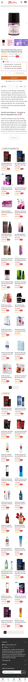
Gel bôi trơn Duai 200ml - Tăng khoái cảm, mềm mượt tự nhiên (7, 354)
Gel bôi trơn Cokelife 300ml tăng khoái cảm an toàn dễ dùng (6, 456)
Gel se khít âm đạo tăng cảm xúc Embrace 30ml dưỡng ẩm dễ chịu (7, 283)
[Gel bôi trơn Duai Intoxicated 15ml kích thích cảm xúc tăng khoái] (7, 369)
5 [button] (16, 37)
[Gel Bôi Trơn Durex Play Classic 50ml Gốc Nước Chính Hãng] (21, 471)
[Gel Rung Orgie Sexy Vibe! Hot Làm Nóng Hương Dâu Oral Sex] (7, 156)
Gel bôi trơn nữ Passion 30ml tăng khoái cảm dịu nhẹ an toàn (20, 283)
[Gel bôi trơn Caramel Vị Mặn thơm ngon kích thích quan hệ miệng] (21, 369)
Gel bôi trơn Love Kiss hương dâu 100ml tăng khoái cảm (7, 504)
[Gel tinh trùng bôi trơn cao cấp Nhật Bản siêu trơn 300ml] (21, 447)
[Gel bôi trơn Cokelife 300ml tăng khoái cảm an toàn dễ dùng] (7, 447)
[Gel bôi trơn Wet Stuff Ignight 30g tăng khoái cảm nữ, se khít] (21, 204)
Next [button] (26, 24)
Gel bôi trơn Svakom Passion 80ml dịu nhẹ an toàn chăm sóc (6, 331)
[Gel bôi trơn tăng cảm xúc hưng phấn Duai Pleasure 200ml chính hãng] (21, 345)
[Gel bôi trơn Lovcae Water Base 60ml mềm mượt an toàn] (21, 541)
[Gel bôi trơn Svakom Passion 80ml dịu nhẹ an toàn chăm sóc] (7, 321)
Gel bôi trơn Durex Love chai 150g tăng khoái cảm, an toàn (21, 260)
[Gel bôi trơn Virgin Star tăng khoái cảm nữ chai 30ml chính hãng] (7, 250)
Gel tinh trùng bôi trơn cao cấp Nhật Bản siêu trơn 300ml (20, 456)
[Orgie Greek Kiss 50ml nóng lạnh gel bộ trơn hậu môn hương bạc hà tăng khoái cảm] (21, 401)
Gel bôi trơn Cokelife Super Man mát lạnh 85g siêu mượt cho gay (20, 504)
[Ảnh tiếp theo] (27, 42)
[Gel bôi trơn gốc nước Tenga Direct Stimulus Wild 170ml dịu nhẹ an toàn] (7, 471)
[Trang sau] (17, 387)
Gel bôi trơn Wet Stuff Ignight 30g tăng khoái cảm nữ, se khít (20, 212)
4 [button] (14, 37)
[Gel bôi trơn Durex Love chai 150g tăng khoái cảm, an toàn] (21, 250)
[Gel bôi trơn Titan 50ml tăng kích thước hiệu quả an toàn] (7, 424)
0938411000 (15, 81)
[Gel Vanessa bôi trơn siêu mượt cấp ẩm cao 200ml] (7, 541)
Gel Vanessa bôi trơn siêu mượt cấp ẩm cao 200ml (6, 550)
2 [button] (11, 37)
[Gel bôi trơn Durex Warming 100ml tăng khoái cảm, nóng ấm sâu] (21, 612)
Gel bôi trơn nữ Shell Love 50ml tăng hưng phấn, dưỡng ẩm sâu (20, 331)
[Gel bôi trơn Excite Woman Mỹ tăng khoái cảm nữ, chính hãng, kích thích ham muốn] (7, 204)
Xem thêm (13, 137)
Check (23, 672)
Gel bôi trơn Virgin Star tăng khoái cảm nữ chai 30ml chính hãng (7, 260)
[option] (3, 42)
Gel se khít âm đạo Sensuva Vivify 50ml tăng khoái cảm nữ (20, 306)
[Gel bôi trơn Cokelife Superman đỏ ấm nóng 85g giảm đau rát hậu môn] (7, 518)
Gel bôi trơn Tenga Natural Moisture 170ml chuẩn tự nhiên (7, 597)
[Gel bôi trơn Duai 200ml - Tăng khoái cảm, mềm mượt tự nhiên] (7, 345)
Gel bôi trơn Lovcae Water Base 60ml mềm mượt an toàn (20, 550)
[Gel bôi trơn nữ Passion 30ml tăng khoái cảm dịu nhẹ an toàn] (21, 275)
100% (21, 86)
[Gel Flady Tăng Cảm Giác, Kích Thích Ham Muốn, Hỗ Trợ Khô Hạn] (21, 227)
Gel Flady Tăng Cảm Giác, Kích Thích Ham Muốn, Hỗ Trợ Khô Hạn (20, 236)
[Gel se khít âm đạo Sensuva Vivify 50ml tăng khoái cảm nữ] (21, 298)
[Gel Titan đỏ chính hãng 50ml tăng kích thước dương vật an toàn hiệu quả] (21, 424)
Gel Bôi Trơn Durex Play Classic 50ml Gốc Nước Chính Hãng (21, 480)
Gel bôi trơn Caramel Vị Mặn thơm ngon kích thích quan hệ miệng (20, 377)
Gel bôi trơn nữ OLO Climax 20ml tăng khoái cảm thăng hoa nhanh (7, 306)
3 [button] (13, 37)
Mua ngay (14, 78)
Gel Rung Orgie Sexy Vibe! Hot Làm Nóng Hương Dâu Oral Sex (6, 165)
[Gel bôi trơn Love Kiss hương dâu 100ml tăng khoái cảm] (7, 495)
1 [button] (10, 37)
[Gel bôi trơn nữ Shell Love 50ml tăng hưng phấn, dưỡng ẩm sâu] (21, 321)
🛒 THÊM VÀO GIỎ (19, 73)
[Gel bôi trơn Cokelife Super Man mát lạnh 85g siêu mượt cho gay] (21, 495)
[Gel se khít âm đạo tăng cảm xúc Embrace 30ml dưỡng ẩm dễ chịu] (14, 24)
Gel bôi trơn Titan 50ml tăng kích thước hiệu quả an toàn (7, 433)
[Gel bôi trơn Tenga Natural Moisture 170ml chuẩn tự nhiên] (7, 588)
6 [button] (17, 37)
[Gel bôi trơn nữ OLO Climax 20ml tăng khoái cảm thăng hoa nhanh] (7, 298)
